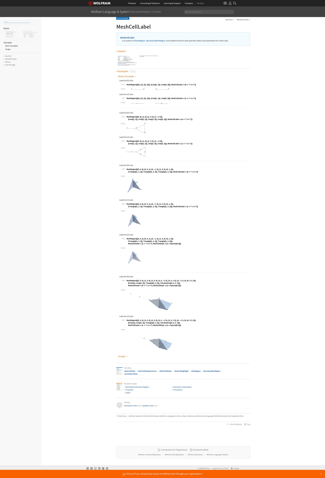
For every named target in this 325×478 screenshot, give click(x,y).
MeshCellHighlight (181, 371)
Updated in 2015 (150, 406)
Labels (127, 393)
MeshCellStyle (129, 371)
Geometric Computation (182, 387)
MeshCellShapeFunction (147, 371)
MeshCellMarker (165, 371)
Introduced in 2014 (132, 406)
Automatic (119, 57)
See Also (229, 19)
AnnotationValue (131, 374)
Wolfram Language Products (217, 454)
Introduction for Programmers (174, 449)
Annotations (178, 390)
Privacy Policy (223, 468)
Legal (214, 468)
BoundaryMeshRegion (12, 22)
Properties (129, 390)
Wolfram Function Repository (149, 454)
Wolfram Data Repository (174, 454)
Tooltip (121, 65)
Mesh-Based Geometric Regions (137, 387)
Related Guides (242, 19)
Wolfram (206, 468)
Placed (118, 64)
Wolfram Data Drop (195, 454)
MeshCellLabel (127, 37)
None (118, 57)
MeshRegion (9, 22)
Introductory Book (200, 449)
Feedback (236, 424)
